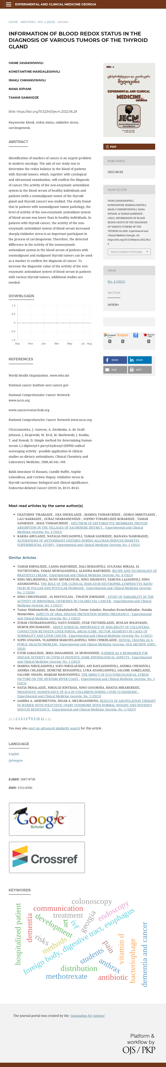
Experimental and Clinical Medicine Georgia (55, 4)
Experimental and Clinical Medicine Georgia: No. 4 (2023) (91, 575)
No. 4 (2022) (46, 22)
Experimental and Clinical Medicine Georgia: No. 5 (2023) (59, 696)
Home (13, 22)
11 (42, 718)
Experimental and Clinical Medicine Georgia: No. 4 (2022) (110, 636)
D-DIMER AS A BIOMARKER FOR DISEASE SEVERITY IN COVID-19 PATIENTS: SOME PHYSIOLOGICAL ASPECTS (82, 655)
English (14, 754)
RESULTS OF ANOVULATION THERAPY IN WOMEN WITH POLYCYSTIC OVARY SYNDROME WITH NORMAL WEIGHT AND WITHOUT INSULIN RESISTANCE (86, 705)
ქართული (16, 760)
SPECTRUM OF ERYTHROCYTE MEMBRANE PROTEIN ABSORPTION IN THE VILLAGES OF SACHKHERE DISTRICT (82, 525)
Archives (28, 22)
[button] (115, 360)
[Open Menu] (8, 4)
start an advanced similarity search (54, 728)
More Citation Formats (126, 252)
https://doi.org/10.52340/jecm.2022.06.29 (47, 112)
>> (49, 718)
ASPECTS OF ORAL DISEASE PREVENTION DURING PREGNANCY (83, 614)
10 (38, 718)
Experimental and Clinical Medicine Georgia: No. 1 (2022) (98, 545)
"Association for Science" (87, 1016)
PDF (112, 146)
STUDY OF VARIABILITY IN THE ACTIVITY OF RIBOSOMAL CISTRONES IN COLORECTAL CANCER (85, 599)
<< (10, 718)
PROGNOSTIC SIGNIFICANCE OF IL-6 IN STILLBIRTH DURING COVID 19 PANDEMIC (77, 692)
